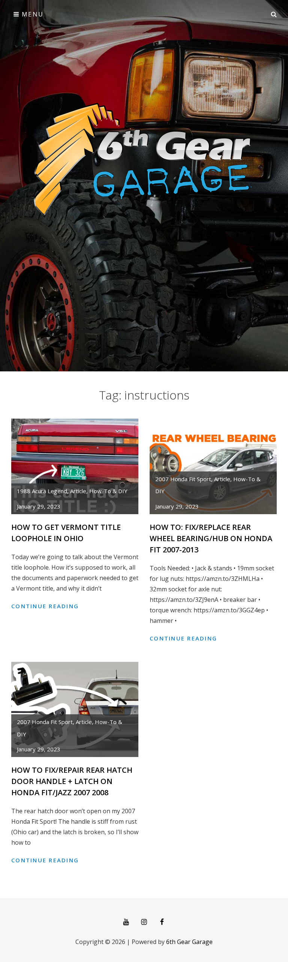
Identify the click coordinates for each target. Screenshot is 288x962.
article (78, 491)
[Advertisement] (144, 84)
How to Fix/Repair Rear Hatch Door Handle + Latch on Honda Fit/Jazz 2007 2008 (71, 781)
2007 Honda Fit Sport (183, 479)
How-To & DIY (108, 491)
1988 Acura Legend (42, 491)
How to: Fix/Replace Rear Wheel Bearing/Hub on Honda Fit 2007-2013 (211, 538)
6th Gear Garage (189, 942)
